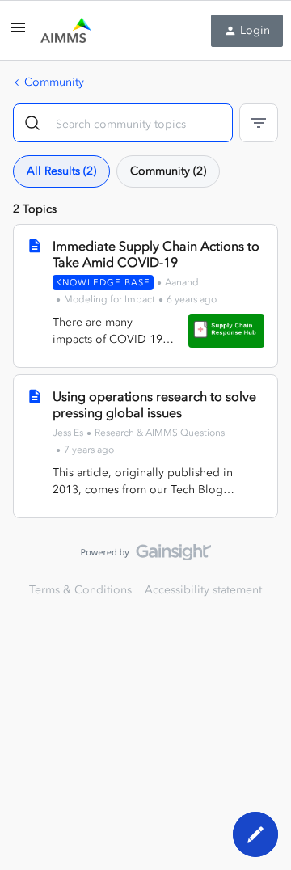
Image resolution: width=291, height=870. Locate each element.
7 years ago (89, 449)
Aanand (182, 282)
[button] (17, 33)
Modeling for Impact (109, 299)
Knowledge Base (103, 282)
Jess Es (68, 432)
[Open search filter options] (258, 122)
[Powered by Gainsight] (146, 556)
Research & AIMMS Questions (160, 432)
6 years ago (192, 299)
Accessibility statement (203, 590)
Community (54, 82)
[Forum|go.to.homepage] (65, 31)
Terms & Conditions (80, 590)
